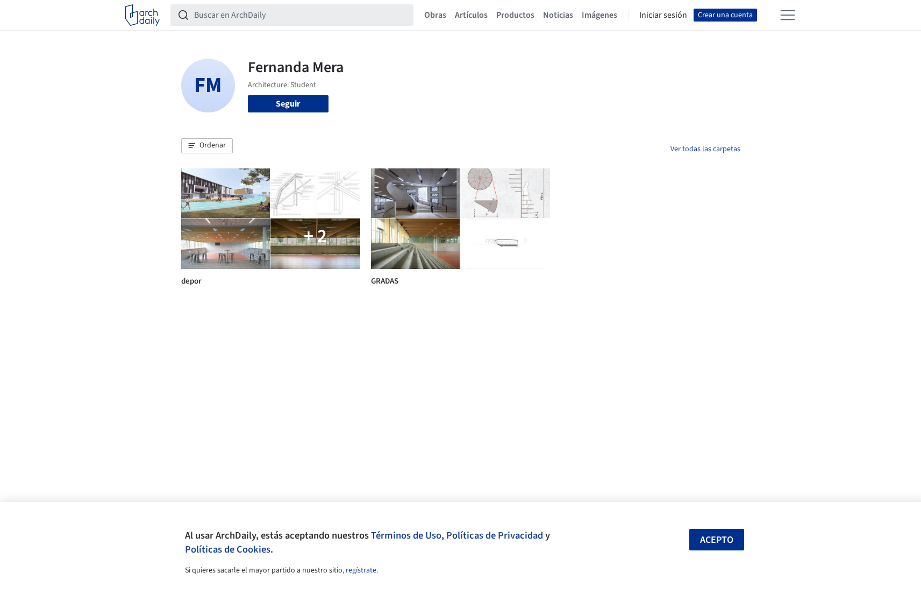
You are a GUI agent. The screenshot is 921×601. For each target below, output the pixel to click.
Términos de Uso (406, 535)
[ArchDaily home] (142, 15)
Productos (515, 15)
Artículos (471, 15)
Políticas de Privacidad (494, 535)
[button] (207, 145)
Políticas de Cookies (227, 549)
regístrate (361, 570)
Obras (435, 15)
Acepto (716, 540)
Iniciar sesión (663, 15)
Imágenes (599, 15)
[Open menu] (787, 15)
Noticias (558, 15)
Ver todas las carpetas (705, 149)
